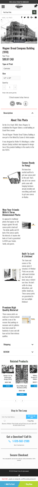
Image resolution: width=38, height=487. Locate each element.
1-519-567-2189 (20, 441)
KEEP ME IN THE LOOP (31, 416)
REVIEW (6, 351)
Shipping (6, 344)
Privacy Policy (30, 421)
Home (3, 18)
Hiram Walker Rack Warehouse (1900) (22, 387)
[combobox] (17, 12)
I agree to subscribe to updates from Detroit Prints (20, 421)
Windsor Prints (17, 471)
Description (8, 112)
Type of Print (7, 64)
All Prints (9, 18)
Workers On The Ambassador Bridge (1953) (7, 377)
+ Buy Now (28, 484)
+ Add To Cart (9, 484)
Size (4, 73)
